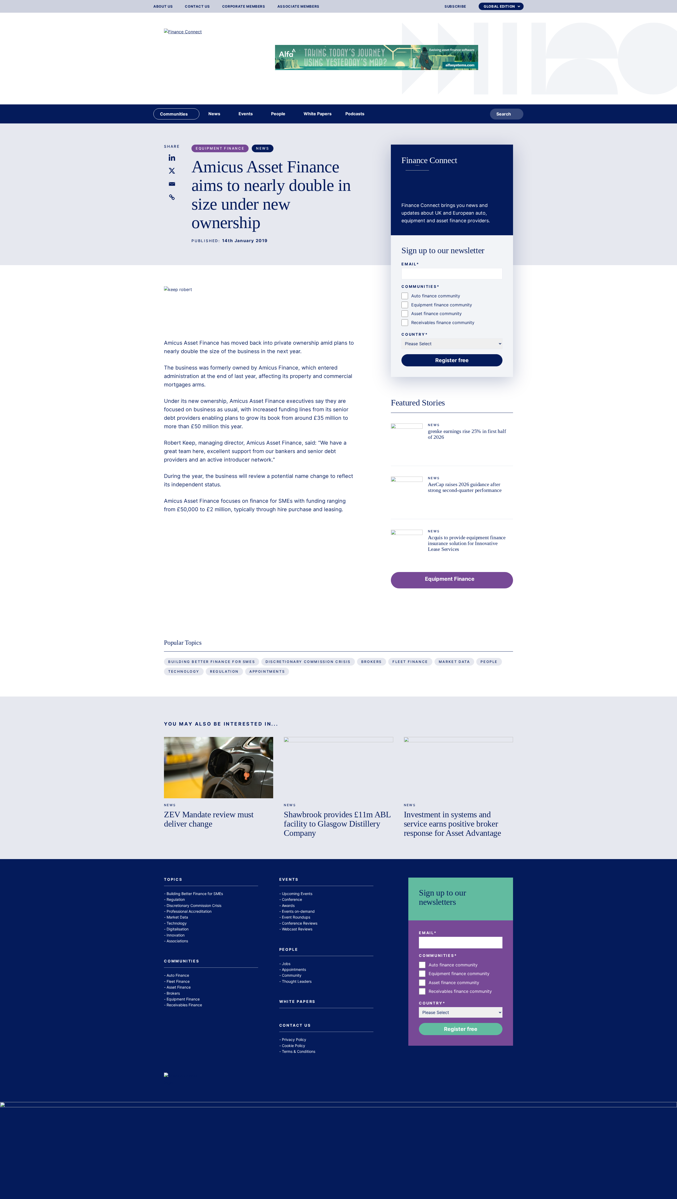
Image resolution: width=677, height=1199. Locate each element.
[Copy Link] (171, 197)
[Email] (171, 184)
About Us (163, 6)
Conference (292, 899)
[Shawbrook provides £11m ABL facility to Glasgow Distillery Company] (338, 767)
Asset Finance (179, 987)
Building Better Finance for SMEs (211, 662)
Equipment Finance (220, 148)
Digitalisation (178, 929)
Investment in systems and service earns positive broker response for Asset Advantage (452, 824)
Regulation (224, 671)
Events (289, 880)
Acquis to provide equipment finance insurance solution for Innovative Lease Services (467, 543)
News (262, 148)
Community (291, 975)
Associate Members (298, 6)
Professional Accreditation (189, 911)
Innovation (176, 935)
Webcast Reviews (297, 929)
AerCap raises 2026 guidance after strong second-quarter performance (464, 487)
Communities (181, 961)
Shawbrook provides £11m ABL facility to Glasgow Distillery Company (337, 824)
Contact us (197, 6)
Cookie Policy (293, 1045)
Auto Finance (178, 975)
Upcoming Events (297, 893)
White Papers (297, 1002)
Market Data (454, 662)
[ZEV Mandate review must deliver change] (218, 767)
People (489, 662)
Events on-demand (298, 911)
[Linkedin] (171, 158)
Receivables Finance (184, 1005)
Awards (288, 905)
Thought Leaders (297, 981)
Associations (177, 941)
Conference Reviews (299, 923)
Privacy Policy (294, 1039)
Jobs (286, 963)
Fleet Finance (410, 662)
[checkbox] (451, 309)
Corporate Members (243, 6)
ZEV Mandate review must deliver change (209, 819)
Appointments (267, 671)
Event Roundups (296, 917)
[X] (171, 171)
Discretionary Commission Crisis (308, 662)
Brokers (371, 662)
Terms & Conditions (298, 1051)
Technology (183, 671)
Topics (173, 880)
